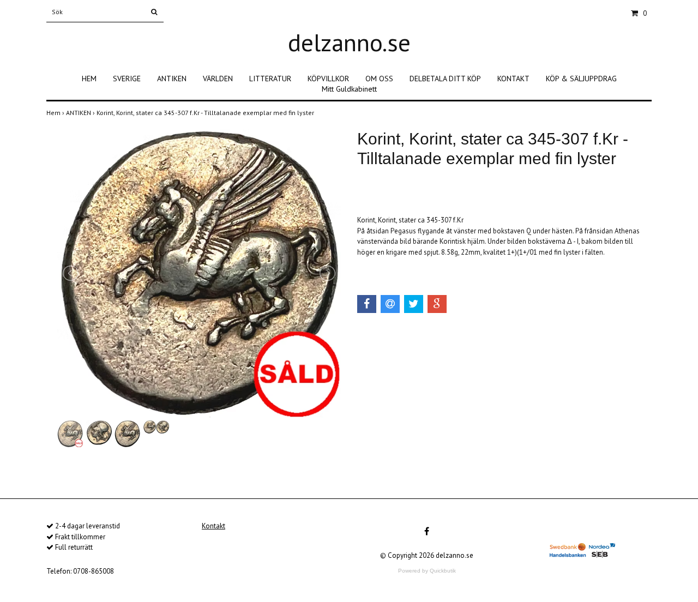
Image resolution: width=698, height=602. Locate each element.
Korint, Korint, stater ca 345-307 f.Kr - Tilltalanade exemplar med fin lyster (206, 113)
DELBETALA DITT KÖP (445, 78)
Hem (56, 113)
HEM (89, 78)
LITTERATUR (270, 78)
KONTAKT (513, 78)
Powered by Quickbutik (427, 571)
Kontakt (213, 526)
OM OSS (379, 78)
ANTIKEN (171, 78)
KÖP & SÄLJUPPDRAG (581, 78)
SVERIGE (127, 78)
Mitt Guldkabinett (349, 89)
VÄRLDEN (218, 78)
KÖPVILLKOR (328, 78)
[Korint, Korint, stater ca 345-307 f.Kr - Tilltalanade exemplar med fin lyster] (199, 273)
